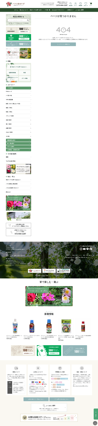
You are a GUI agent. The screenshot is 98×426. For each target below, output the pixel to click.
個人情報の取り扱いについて (85, 257)
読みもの (8, 192)
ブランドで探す (10, 116)
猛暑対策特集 (12, 72)
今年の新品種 (9, 99)
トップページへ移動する (63, 44)
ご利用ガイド (70, 10)
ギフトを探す (10, 146)
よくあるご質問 (80, 10)
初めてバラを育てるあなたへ (13, 179)
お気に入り (86, 5)
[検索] (28, 20)
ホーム (16, 10)
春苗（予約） (9, 107)
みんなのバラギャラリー (58, 10)
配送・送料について (77, 255)
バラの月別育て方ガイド (12, 188)
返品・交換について (87, 255)
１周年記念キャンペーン (12, 78)
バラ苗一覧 (47, 10)
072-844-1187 (62, 5)
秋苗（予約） (9, 111)
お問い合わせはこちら (11, 260)
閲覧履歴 (80, 5)
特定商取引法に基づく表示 (72, 257)
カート (90, 5)
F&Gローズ (9, 91)
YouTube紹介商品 (10, 161)
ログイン (75, 5)
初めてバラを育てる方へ (36, 10)
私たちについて (24, 10)
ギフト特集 (24, 78)
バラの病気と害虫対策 (11, 183)
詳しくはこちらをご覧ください (17, 376)
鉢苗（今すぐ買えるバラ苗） (13, 103)
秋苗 (24, 72)
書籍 (7, 157)
